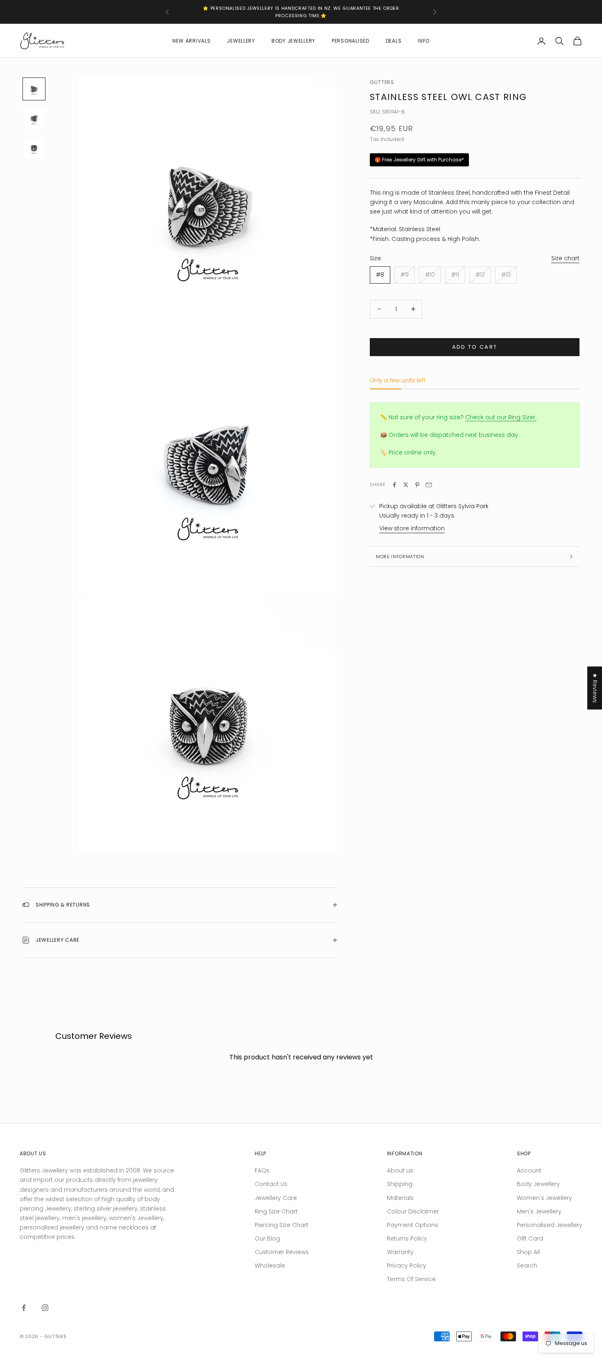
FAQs (262, 1170)
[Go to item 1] (34, 88)
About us (400, 1170)
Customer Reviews (282, 1252)
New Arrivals (191, 40)
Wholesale (270, 1265)
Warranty (400, 1252)
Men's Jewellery (539, 1211)
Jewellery (241, 40)
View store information (412, 528)
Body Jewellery (293, 40)
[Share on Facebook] (394, 485)
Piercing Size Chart (281, 1225)
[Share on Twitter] (406, 485)
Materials (400, 1198)
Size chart (565, 258)
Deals (394, 40)
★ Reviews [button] (595, 688)
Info (424, 40)
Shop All (528, 1252)
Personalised (350, 40)
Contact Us (271, 1184)
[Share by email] (428, 485)
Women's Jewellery (544, 1198)
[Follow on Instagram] (45, 1308)
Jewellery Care (276, 1198)
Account (529, 1170)
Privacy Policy (406, 1265)
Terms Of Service (411, 1279)
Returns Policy (407, 1238)
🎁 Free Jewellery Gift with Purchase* (419, 160)
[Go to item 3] (34, 147)
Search (527, 1265)
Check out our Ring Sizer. (500, 417)
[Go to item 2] (34, 118)
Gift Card (530, 1238)
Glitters (382, 82)
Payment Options (412, 1225)
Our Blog (267, 1238)
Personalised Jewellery (549, 1225)
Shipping (399, 1184)
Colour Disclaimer (413, 1211)
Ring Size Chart (276, 1211)
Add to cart (475, 347)
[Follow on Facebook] (24, 1308)
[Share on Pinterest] (417, 485)
